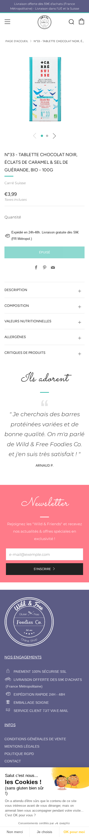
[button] (42, 136)
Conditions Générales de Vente (35, 739)
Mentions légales (21, 746)
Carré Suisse (15, 183)
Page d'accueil (16, 41)
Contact (12, 761)
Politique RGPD (19, 754)
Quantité (12, 217)
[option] (44, 89)
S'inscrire (42, 569)
